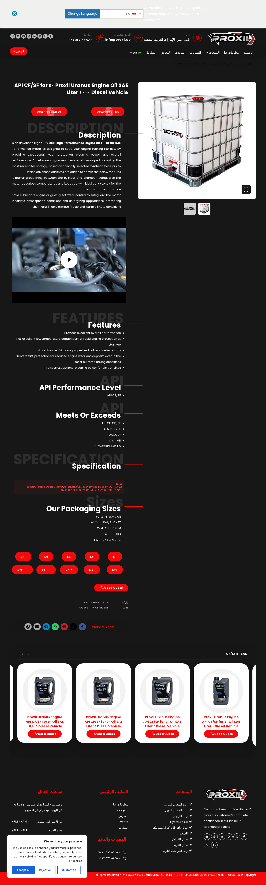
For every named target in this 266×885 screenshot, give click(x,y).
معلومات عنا (120, 804)
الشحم (184, 833)
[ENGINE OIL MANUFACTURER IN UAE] (231, 39)
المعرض (123, 816)
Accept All (23, 870)
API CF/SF (96, 607)
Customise (69, 870)
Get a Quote (113, 588)
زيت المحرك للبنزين (176, 804)
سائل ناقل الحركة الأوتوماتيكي (170, 828)
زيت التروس (180, 816)
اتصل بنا (123, 828)
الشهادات (122, 810)
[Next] (22, 653)
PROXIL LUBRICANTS (96, 602)
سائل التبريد (181, 845)
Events (123, 822)
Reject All (45, 870)
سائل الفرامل (180, 839)
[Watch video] (69, 260)
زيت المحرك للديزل (176, 810)
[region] (47, 856)
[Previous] (28, 653)
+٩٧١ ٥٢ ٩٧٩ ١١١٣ (110, 858)
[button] (50, 36)
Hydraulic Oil (179, 822)
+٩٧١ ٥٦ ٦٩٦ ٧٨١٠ (110, 852)
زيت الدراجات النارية (175, 851)
